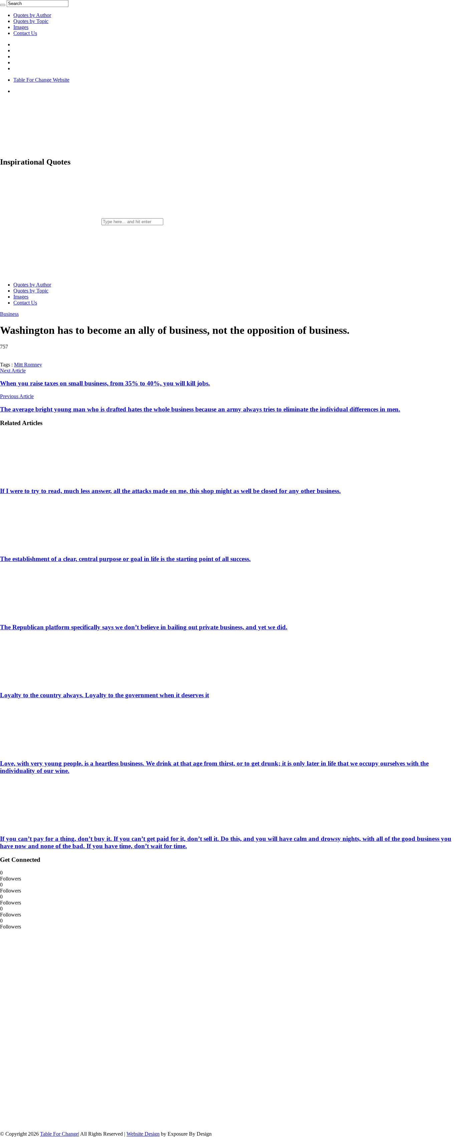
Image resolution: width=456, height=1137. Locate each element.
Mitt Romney (28, 364)
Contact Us (25, 33)
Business (9, 314)
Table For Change (59, 1134)
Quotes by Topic (30, 21)
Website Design (143, 1134)
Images (20, 27)
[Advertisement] (50, 1030)
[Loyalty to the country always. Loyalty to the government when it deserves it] (43, 682)
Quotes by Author (32, 15)
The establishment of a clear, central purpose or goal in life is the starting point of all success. (125, 558)
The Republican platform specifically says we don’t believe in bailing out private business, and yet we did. (143, 627)
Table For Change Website (41, 80)
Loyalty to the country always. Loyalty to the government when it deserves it (104, 695)
